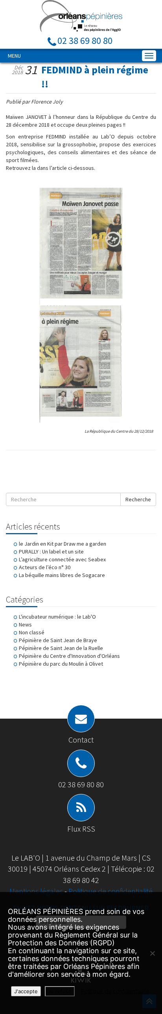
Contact (81, 740)
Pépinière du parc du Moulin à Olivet (61, 663)
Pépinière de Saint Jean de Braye (58, 640)
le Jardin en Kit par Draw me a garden (62, 543)
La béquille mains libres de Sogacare (62, 575)
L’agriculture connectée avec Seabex (62, 559)
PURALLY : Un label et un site (51, 551)
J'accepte (26, 991)
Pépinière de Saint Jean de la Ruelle (61, 648)
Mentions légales (36, 891)
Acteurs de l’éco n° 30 (44, 567)
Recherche (138, 499)
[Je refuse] (152, 953)
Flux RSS (81, 829)
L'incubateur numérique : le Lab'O (57, 616)
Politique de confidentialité (110, 891)
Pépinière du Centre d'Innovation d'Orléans (69, 655)
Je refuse (60, 991)
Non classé (31, 632)
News (25, 624)
